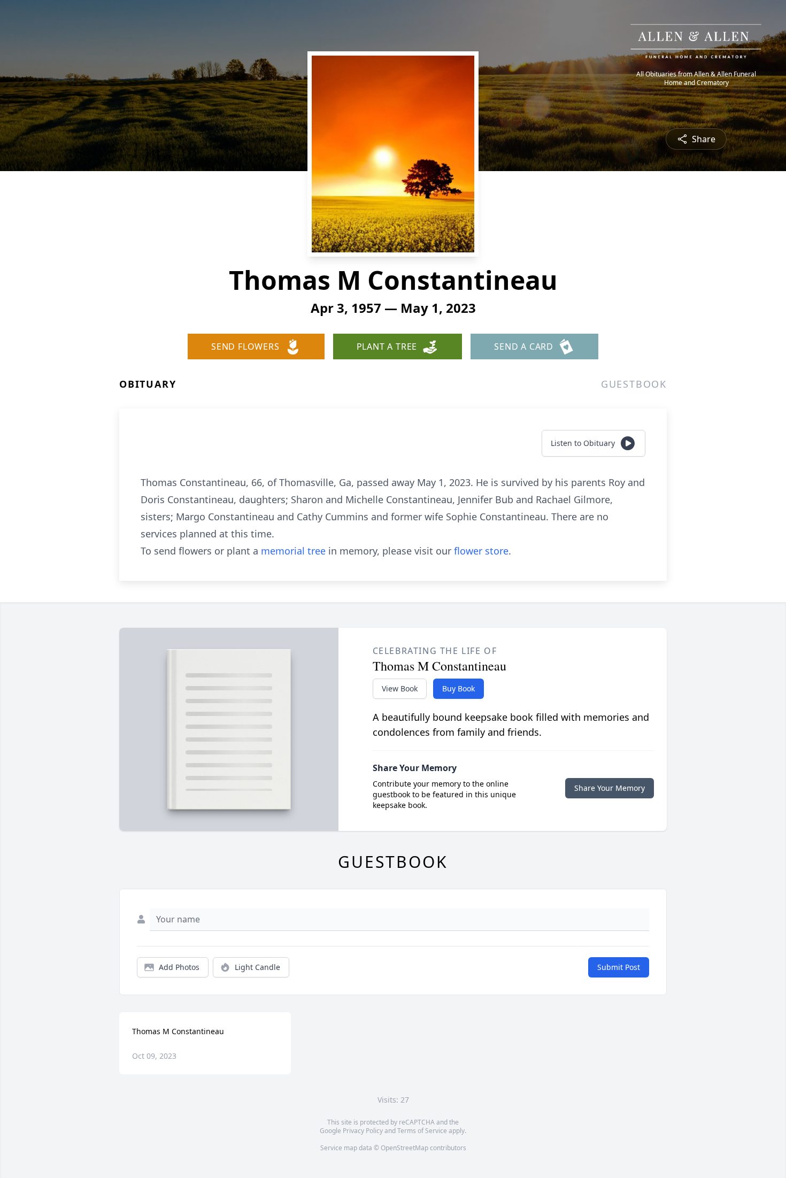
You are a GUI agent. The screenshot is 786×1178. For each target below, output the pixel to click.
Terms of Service (422, 1130)
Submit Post (618, 967)
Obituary (147, 384)
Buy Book (458, 688)
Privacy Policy (363, 1130)
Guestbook (634, 384)
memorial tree (293, 550)
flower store (481, 550)
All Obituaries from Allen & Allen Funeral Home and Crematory (696, 78)
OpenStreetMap (404, 1147)
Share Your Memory (609, 788)
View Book (400, 688)
